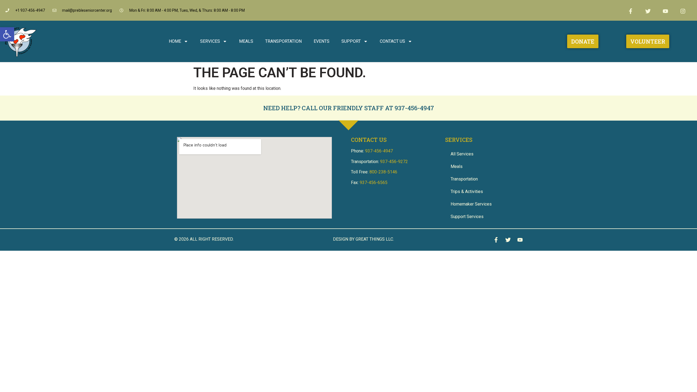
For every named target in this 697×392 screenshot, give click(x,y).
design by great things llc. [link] (363, 239)
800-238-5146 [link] (383, 171)
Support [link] (351, 41)
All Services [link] (462, 154)
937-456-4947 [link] (414, 108)
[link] (7, 34)
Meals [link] (246, 41)
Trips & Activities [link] (467, 191)
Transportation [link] (283, 41)
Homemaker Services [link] (471, 204)
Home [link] (175, 41)
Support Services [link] (467, 216)
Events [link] (321, 41)
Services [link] (210, 41)
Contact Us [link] (392, 41)
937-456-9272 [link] (394, 161)
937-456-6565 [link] (373, 182)
